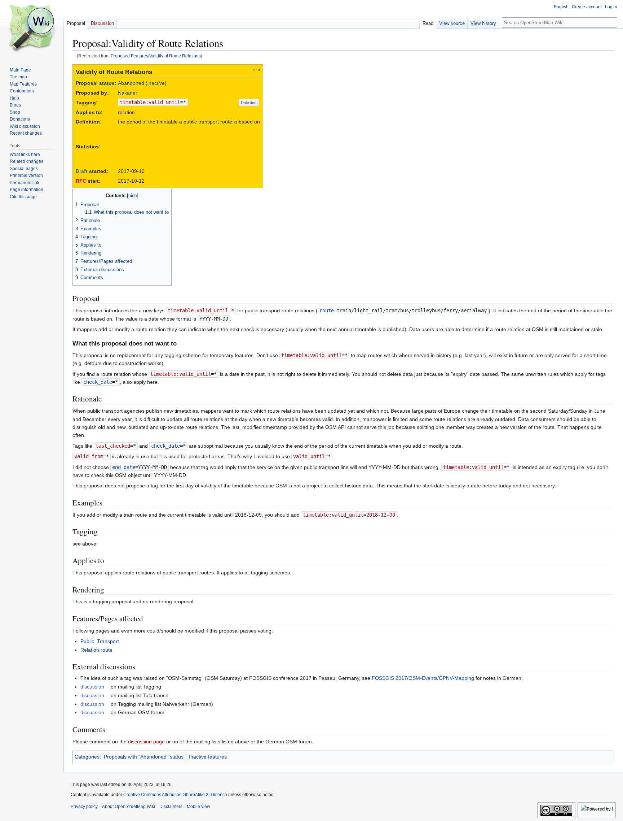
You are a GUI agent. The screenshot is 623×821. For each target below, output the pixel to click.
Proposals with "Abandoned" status (144, 757)
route (326, 310)
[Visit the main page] (32, 29)
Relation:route (96, 650)
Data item (249, 102)
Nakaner (127, 93)
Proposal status (95, 83)
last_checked (113, 446)
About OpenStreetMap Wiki (128, 806)
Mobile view (198, 806)
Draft (82, 171)
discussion (92, 687)
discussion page (146, 741)
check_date (97, 382)
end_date (123, 467)
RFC (81, 181)
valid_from (88, 456)
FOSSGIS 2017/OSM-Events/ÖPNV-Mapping (423, 678)
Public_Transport (99, 641)
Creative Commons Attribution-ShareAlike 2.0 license (175, 794)
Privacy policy (84, 806)
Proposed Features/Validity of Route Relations (156, 55)
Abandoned (131, 83)
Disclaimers (170, 806)
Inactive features (208, 757)
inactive (156, 83)
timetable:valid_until (150, 102)
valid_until (309, 456)
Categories (87, 757)
